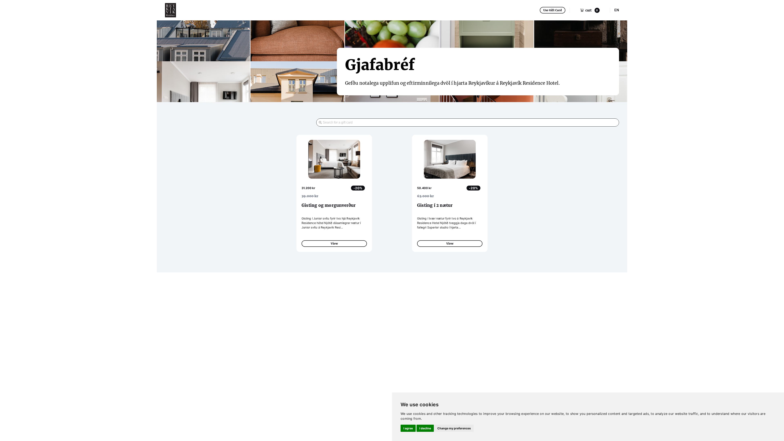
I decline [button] (425, 428)
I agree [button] (408, 428)
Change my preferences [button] (454, 428)
